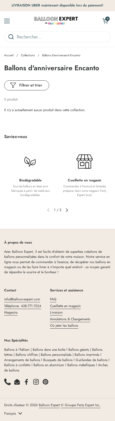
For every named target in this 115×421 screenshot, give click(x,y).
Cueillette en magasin (65, 305)
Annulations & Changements (70, 319)
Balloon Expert (49, 405)
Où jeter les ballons (64, 325)
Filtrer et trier (30, 85)
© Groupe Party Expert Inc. (80, 405)
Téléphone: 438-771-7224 (22, 305)
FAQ (53, 299)
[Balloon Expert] (56, 21)
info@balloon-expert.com (22, 299)
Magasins (11, 312)
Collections (28, 55)
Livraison (56, 312)
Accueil (8, 55)
